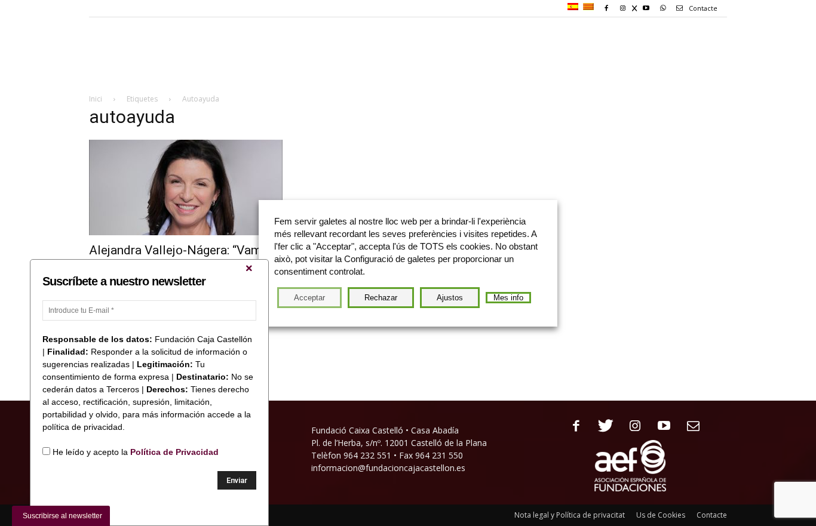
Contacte (702, 8)
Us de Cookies (660, 515)
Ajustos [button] (450, 297)
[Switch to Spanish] (574, 7)
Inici (95, 99)
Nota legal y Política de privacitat (569, 515)
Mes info (508, 297)
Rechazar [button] (380, 297)
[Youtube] (659, 426)
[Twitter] (601, 426)
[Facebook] (572, 426)
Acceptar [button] (309, 297)
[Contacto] (689, 426)
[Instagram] (630, 426)
